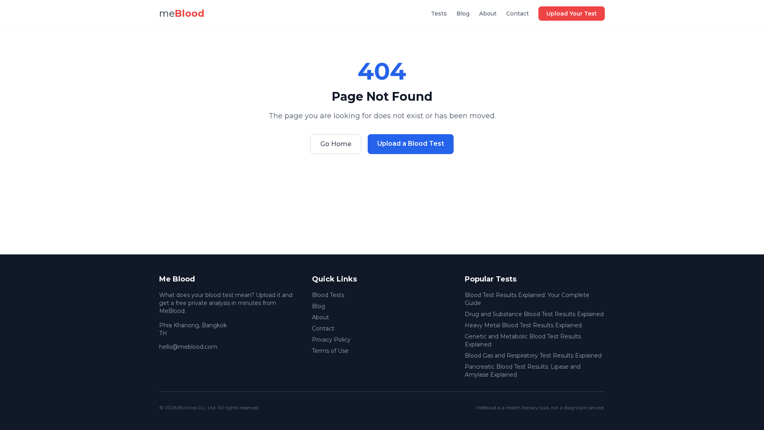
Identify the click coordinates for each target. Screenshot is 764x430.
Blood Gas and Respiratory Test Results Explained (533, 355)
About (488, 13)
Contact (517, 13)
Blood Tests (328, 295)
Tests (439, 13)
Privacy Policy (331, 339)
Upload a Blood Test (410, 143)
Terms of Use (330, 350)
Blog (463, 13)
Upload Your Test (571, 13)
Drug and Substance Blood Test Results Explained (534, 314)
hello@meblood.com (188, 346)
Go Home (335, 144)
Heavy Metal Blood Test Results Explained (523, 325)
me (182, 13)
